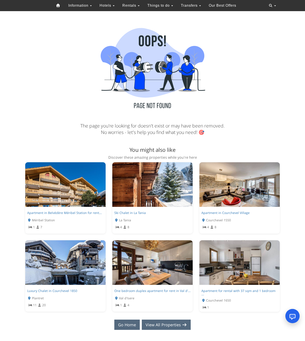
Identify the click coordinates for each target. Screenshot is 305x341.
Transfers (190, 5)
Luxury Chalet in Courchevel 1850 (52, 291)
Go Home (127, 324)
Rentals (129, 5)
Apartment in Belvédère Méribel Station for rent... (64, 213)
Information (79, 5)
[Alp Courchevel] (58, 5)
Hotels (106, 5)
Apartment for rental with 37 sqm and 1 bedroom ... (238, 292)
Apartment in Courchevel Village (225, 213)
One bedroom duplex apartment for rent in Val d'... (152, 291)
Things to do (159, 5)
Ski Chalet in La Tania (130, 213)
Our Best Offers (222, 5)
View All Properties (164, 324)
